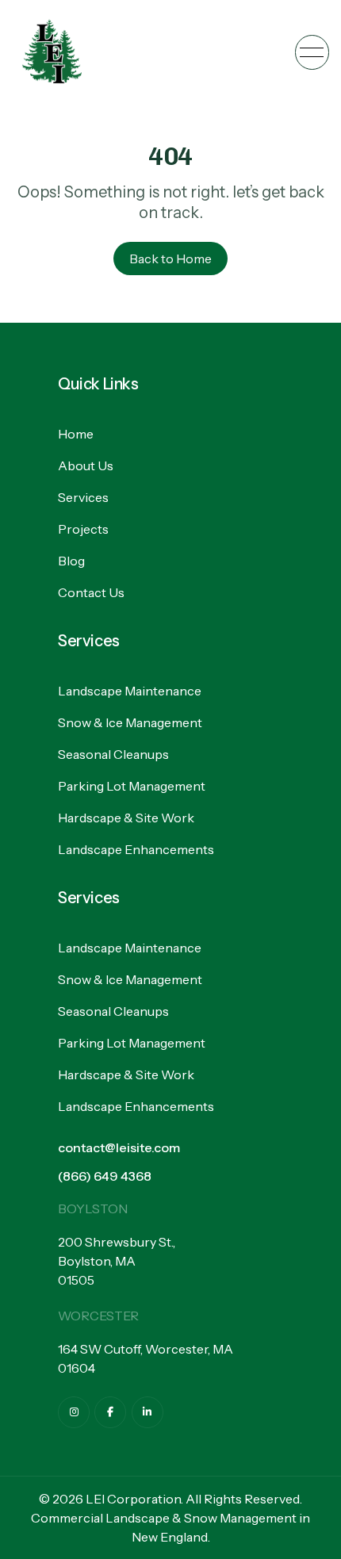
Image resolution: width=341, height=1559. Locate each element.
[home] (51, 52)
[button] (312, 52)
